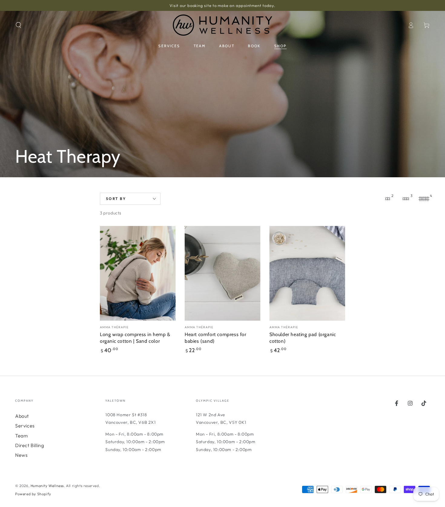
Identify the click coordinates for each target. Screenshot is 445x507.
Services (25, 426)
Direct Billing (29, 445)
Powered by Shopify (33, 494)
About (22, 416)
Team (21, 436)
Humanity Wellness (47, 485)
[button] (18, 25)
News (21, 455)
